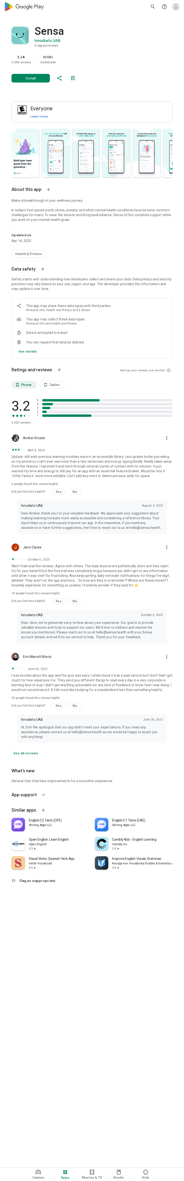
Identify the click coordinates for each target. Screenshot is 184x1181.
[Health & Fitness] (29, 253)
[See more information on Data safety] (42, 269)
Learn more (39, 116)
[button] (25, 153)
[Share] (59, 78)
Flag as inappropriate (33, 881)
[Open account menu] (176, 6)
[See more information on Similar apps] (43, 810)
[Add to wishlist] (73, 78)
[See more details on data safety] (28, 351)
